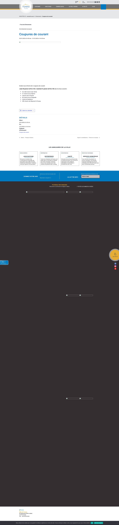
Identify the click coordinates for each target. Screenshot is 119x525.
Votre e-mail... (85, 176)
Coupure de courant (24, 132)
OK (92, 522)
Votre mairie (37, 6)
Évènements (38, 16)
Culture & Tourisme (73, 6)
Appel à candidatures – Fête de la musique (87, 137)
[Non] (117, 523)
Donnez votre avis (31, 176)
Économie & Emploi (60, 6)
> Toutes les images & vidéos (85, 186)
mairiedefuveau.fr (31, 16)
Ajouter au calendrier (27, 110)
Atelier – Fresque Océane (27, 137)
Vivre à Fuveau (48, 6)
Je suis (93, 6)
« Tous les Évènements (25, 24)
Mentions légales (98, 522)
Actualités (84, 6)
